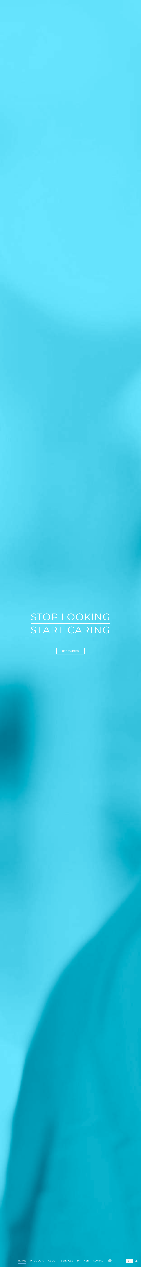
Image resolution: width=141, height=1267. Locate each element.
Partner (83, 1260)
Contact (99, 1260)
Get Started (70, 651)
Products (37, 1260)
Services (67, 1260)
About (52, 1260)
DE (136, 1261)
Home (22, 1260)
